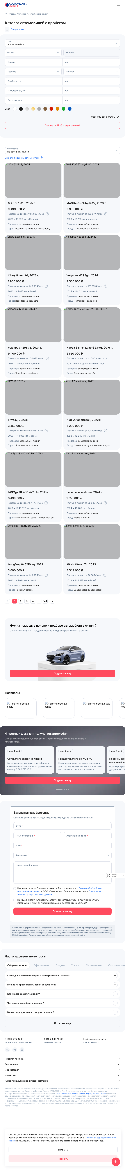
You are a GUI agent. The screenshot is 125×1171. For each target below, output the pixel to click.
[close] (123, 875)
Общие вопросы (17, 965)
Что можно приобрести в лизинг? (25, 1003)
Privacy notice (114, 875)
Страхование (94, 965)
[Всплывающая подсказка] (47, 214)
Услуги (75, 965)
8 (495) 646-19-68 (53, 1039)
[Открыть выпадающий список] (116, 43)
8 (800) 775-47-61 (14, 1039)
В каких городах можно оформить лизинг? (30, 1012)
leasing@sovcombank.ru (95, 1039)
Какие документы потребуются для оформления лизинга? (38, 975)
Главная (12, 14)
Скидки (60, 965)
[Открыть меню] (118, 5)
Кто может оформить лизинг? (23, 993)
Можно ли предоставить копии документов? (31, 984)
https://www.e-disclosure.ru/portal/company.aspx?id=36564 (81, 1093)
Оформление (41, 965)
